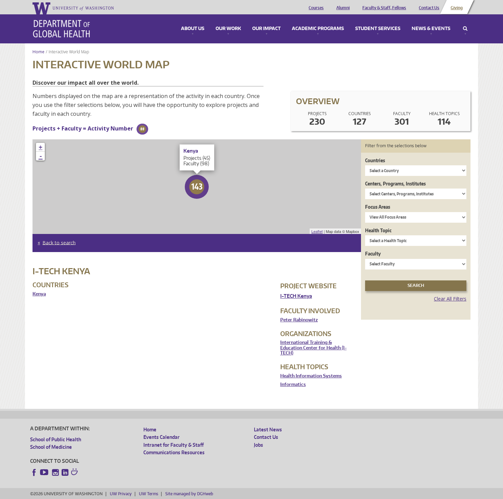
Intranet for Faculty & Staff (173, 445)
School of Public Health (55, 439)
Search (465, 28)
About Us (192, 28)
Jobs (258, 445)
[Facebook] (34, 472)
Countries (375, 160)
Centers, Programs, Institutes (395, 183)
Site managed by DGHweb (189, 493)
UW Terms (148, 493)
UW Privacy (121, 493)
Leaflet (317, 231)
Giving (457, 8)
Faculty (373, 254)
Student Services (377, 28)
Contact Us (429, 8)
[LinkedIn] (65, 472)
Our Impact (266, 28)
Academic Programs (318, 28)
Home (38, 52)
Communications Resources (174, 452)
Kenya (39, 293)
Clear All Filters (450, 298)
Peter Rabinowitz (299, 319)
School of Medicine (51, 447)
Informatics (293, 384)
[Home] (61, 28)
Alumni (343, 8)
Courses (316, 8)
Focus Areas (377, 207)
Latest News (268, 429)
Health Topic (378, 230)
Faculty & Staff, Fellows (384, 8)
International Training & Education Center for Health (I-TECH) (313, 348)
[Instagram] (55, 472)
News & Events (431, 28)
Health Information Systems (311, 375)
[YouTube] (45, 472)
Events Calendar (161, 437)
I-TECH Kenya (296, 296)
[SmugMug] (75, 473)
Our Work (228, 28)
